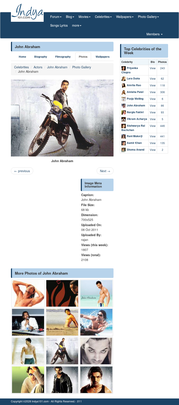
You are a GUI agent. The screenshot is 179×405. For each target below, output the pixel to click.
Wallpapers (103, 57)
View (153, 68)
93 (162, 112)
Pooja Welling (135, 99)
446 (162, 126)
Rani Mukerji (134, 136)
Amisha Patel (135, 92)
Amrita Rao (134, 85)
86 (162, 105)
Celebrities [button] (102, 16)
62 (162, 78)
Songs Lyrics (59, 25)
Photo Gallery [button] (147, 16)
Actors (38, 67)
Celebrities (21, 67)
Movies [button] (83, 16)
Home (22, 57)
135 (162, 143)
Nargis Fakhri (135, 112)
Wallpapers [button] (123, 16)
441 (162, 136)
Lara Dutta (133, 78)
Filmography (63, 57)
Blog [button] (69, 16)
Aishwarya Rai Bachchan (133, 128)
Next (105, 171)
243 (162, 68)
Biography (40, 57)
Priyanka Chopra (129, 70)
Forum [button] (54, 16)
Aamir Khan (134, 143)
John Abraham (57, 67)
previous (22, 171)
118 (162, 85)
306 (162, 92)
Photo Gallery (81, 67)
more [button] (75, 25)
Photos (83, 57)
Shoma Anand (135, 150)
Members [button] (153, 34)
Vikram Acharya (137, 119)
